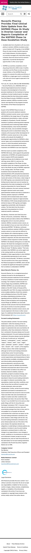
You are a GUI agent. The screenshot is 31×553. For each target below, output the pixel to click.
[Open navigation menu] (2, 13)
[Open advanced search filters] (24, 14)
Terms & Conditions (22, 547)
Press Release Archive (18, 544)
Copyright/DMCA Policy (11, 550)
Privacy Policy (23, 550)
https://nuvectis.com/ (19, 315)
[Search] (21, 14)
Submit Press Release (9, 547)
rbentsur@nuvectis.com (8, 454)
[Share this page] (29, 13)
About (8, 544)
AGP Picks (4, 2)
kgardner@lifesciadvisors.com (10, 464)
